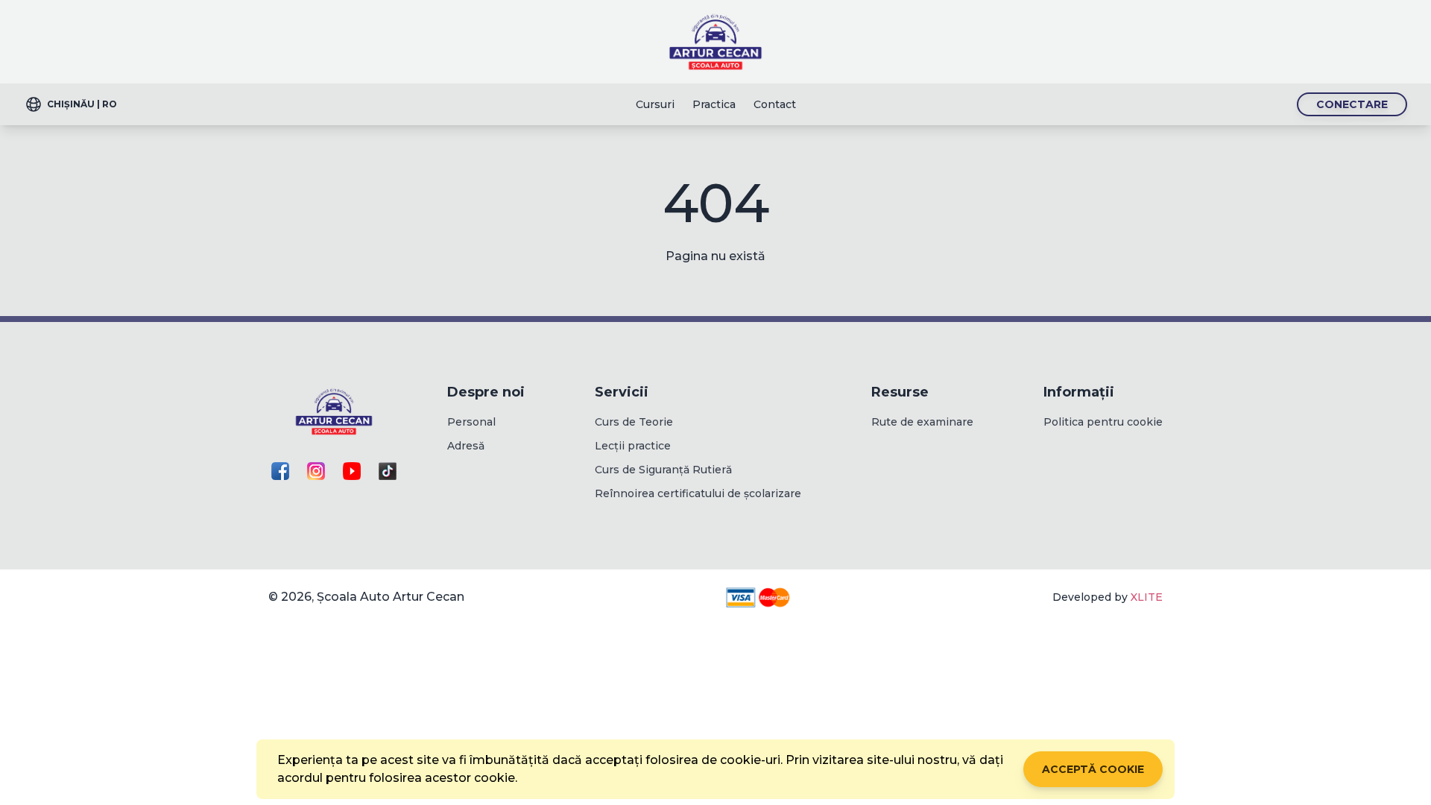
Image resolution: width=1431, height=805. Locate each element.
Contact (775, 104)
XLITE (1147, 597)
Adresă (465, 445)
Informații (1078, 392)
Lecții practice (633, 445)
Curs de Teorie (634, 422)
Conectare (1352, 104)
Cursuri (655, 104)
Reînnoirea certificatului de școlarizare (698, 493)
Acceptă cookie (1093, 769)
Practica (714, 104)
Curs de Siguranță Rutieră (663, 469)
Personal (471, 422)
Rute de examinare (922, 422)
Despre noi (486, 392)
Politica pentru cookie (1103, 422)
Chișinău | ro (82, 104)
